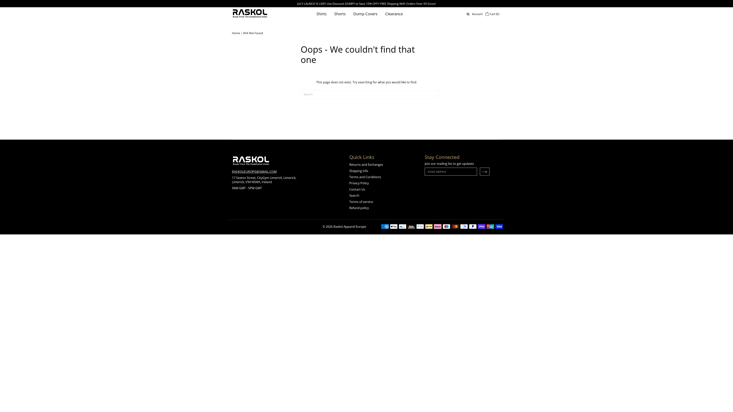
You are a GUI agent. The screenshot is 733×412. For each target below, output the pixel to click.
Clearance (394, 13)
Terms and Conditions (365, 177)
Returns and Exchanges (366, 165)
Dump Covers (365, 13)
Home (236, 33)
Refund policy (359, 208)
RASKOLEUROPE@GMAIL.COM (254, 172)
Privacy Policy (359, 183)
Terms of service (361, 202)
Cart (494, 14)
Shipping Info (358, 171)
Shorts (340, 13)
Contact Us (357, 189)
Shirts (321, 13)
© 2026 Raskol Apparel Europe (344, 227)
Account (477, 14)
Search (354, 195)
